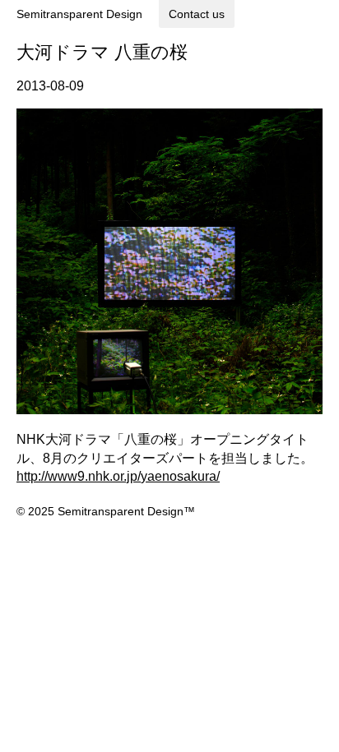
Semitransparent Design (79, 14)
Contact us (197, 14)
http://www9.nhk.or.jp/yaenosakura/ (118, 476)
